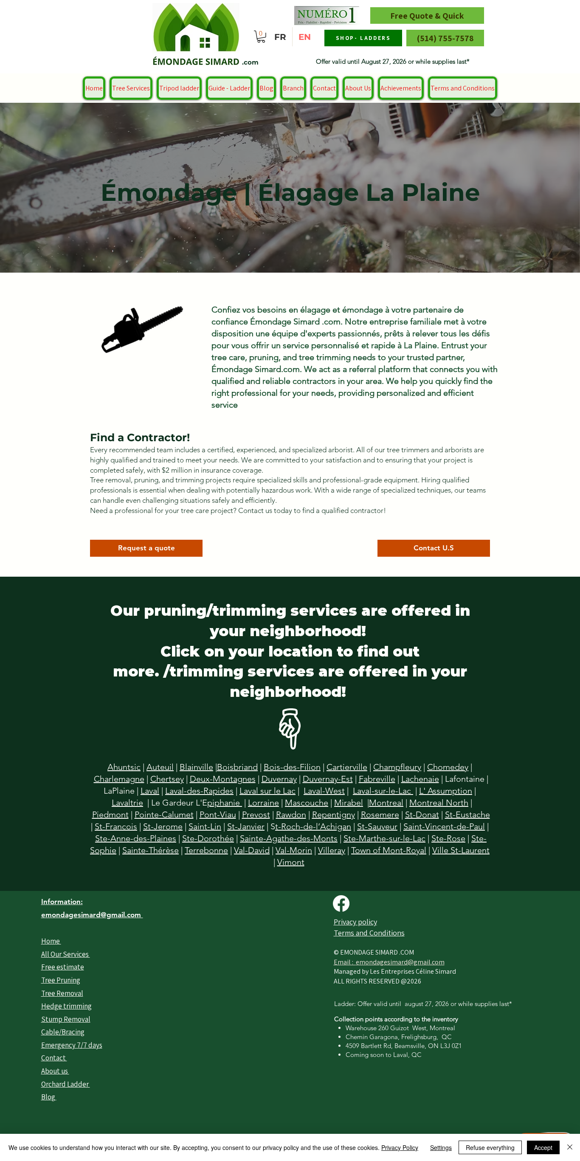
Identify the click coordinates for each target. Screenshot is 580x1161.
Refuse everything (490, 1147)
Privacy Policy (399, 1147)
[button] (261, 37)
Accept (543, 1147)
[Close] (570, 1147)
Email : (345, 962)
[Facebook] (341, 903)
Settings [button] (441, 1147)
